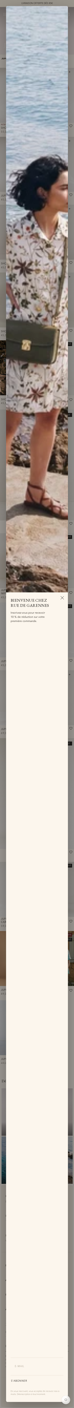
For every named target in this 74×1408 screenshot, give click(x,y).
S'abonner (19, 1381)
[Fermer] (62, 597)
